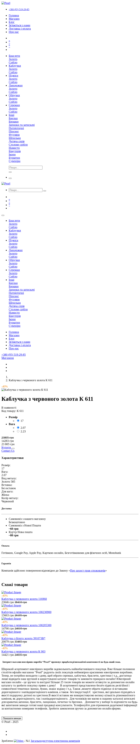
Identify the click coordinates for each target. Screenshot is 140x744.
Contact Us (7, 450)
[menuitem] (14, 15)
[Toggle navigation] (10, 178)
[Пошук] (44, 190)
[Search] (10, 172)
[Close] (2, 215)
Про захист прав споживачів (87, 570)
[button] (6, 447)
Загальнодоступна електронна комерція (55, 740)
